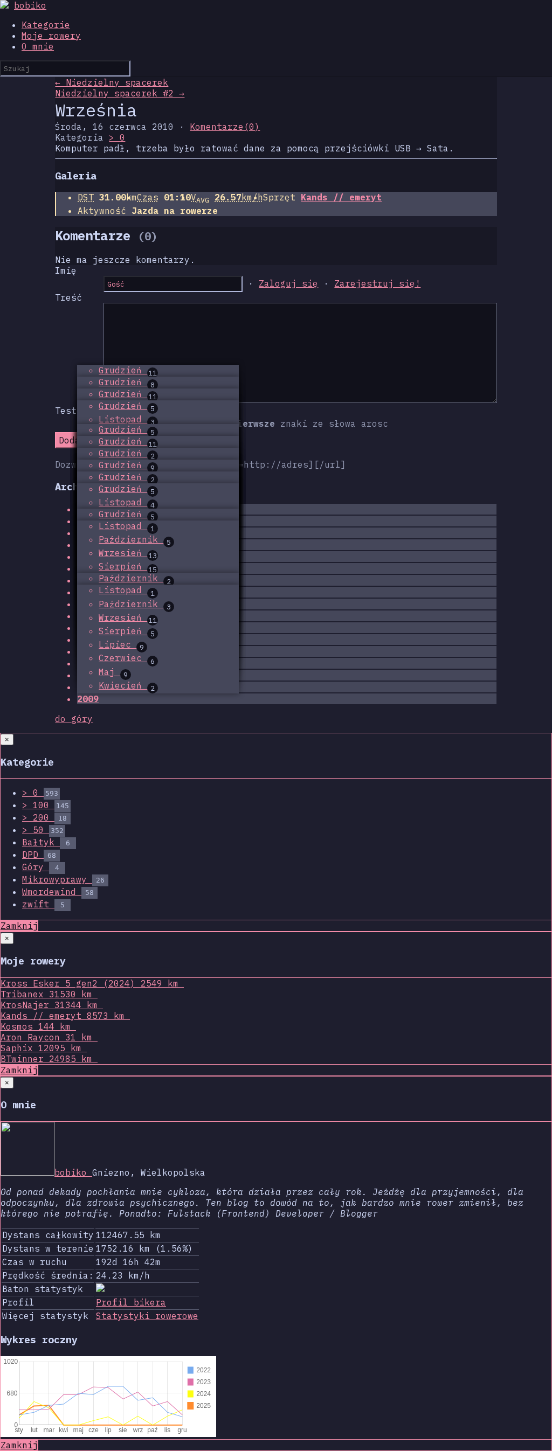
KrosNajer (49, 1004)
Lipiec (121, 644)
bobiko (30, 5)
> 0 (117, 137)
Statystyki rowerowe (147, 1315)
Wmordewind (58, 891)
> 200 (44, 817)
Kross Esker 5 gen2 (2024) (89, 983)
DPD (39, 854)
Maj (113, 672)
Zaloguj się (288, 283)
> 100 (45, 805)
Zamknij (19, 925)
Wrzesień (128, 552)
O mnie (38, 46)
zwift (43, 904)
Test (66, 410)
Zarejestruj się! (377, 283)
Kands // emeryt (341, 197)
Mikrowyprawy (63, 879)
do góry (74, 718)
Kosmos (36, 1026)
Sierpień (128, 566)
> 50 (43, 829)
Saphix (41, 1048)
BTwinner (46, 1058)
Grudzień (128, 370)
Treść (68, 297)
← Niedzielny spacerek (111, 82)
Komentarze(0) (225, 126)
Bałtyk (46, 842)
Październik (135, 539)
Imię (66, 270)
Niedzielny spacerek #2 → (119, 93)
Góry (40, 867)
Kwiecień (127, 685)
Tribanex (46, 994)
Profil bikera (131, 1302)
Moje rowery (51, 35)
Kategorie (46, 24)
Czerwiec (127, 657)
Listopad (127, 419)
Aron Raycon (46, 1037)
